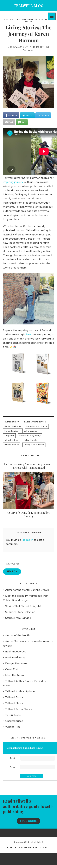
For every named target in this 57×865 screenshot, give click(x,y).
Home (9, 848)
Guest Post (11, 669)
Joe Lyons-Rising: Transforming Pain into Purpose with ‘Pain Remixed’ (28, 465)
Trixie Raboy (36, 46)
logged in (27, 539)
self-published (30, 431)
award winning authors (35, 421)
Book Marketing (15, 657)
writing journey (12, 444)
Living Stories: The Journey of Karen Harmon (28, 34)
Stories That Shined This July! (23, 606)
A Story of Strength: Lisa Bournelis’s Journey (28, 514)
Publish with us (28, 848)
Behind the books (13, 426)
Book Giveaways (15, 651)
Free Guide (28, 820)
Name (12, 767)
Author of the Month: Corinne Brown (27, 589)
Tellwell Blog (28, 5)
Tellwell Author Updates (20, 691)
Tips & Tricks (13, 715)
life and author (12, 431)
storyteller (9, 435)
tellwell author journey (29, 435)
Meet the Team (14, 675)
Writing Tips (12, 726)
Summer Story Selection (20, 612)
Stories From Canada (18, 618)
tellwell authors (12, 440)
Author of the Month (17, 635)
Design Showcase (16, 663)
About (47, 848)
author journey (12, 421)
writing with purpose (34, 444)
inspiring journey (13, 182)
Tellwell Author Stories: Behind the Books (28, 20)
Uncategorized (14, 721)
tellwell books (30, 440)
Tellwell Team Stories (18, 709)
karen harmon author (36, 426)
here (28, 334)
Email (12, 758)
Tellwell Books (14, 697)
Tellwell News (14, 703)
